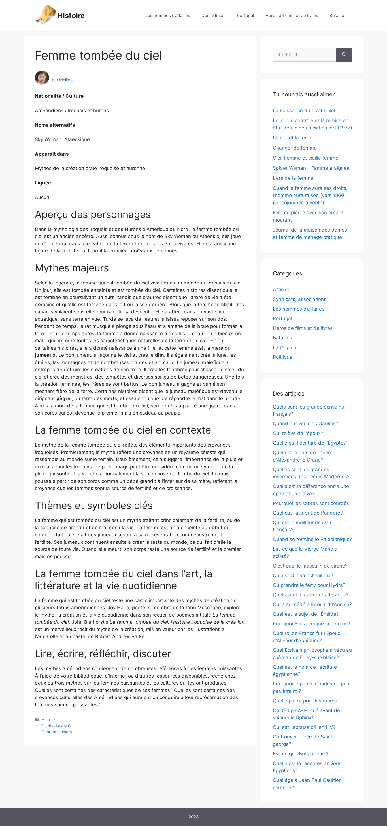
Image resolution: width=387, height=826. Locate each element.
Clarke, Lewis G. (56, 725)
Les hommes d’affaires (167, 15)
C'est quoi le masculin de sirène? (310, 566)
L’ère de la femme (293, 178)
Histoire (71, 15)
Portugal (245, 15)
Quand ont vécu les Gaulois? (305, 423)
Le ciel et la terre (292, 138)
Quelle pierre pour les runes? (305, 701)
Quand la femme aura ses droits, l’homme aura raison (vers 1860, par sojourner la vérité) (310, 195)
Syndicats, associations (299, 299)
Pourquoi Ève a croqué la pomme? (311, 624)
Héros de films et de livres (291, 15)
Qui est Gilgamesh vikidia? (303, 575)
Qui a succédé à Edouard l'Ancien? (312, 604)
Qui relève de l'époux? (298, 433)
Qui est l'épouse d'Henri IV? (304, 727)
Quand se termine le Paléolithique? (312, 539)
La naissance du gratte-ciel (304, 110)
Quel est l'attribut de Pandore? (308, 513)
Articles (281, 289)
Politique (282, 357)
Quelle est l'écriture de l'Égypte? (309, 443)
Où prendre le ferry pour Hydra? (309, 585)
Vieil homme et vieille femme (305, 158)
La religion (284, 347)
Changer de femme (295, 148)
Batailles (337, 15)
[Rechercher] (344, 55)
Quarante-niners (56, 731)
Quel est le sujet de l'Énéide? (306, 614)
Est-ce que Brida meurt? (300, 754)
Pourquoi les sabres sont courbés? (312, 503)
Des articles (213, 15)
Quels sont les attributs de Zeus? (310, 595)
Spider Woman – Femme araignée (311, 168)
